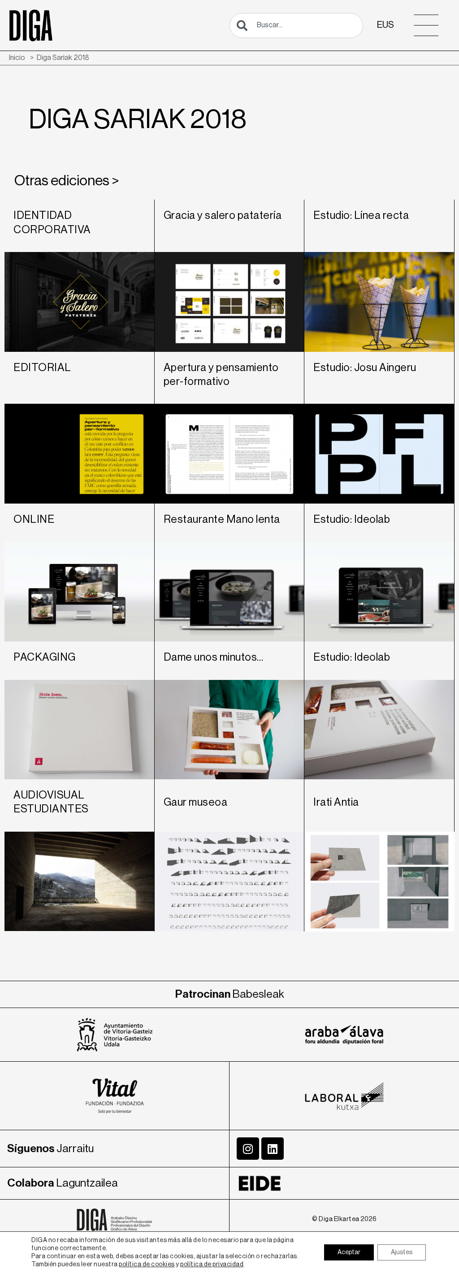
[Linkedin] (272, 1148)
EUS (385, 25)
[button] (426, 25)
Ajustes (401, 1252)
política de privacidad (211, 1264)
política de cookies (147, 1264)
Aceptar (349, 1252)
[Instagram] (248, 1148)
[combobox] (296, 25)
